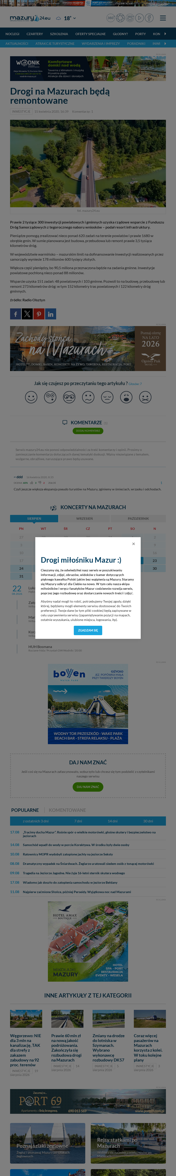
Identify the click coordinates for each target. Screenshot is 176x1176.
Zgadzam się (88, 630)
